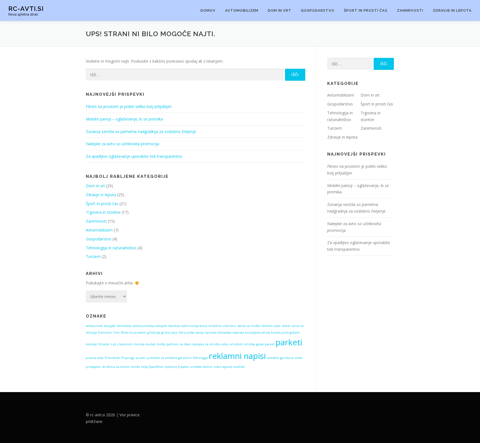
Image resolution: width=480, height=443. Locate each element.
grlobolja (154, 332)
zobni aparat (222, 367)
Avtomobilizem (241, 10)
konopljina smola (257, 332)
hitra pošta (186, 332)
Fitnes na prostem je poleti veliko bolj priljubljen (129, 106)
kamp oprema (206, 332)
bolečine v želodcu (222, 326)
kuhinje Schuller (98, 344)
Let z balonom (121, 344)
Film (116, 332)
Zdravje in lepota (452, 10)
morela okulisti (145, 344)
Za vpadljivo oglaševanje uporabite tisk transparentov (134, 156)
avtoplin (161, 326)
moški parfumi (167, 344)
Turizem (93, 256)
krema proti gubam (285, 332)
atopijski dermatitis (118, 326)
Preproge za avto (133, 358)
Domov (208, 10)
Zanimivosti (410, 10)
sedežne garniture (280, 358)
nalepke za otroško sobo (210, 344)
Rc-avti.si (26, 8)
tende (135, 367)
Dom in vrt (279, 10)
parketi (289, 342)
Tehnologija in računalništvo (111, 247)
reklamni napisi (237, 355)
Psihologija (200, 358)
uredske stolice (201, 367)
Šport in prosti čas (366, 10)
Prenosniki (112, 358)
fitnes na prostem (133, 332)
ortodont (236, 344)
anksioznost (94, 326)
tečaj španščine (152, 367)
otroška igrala (254, 344)
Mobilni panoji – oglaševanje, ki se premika (124, 119)
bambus (174, 326)
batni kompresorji (194, 326)
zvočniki (239, 367)
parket (269, 344)
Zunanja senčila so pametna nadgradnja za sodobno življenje (141, 131)
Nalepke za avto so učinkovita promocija (122, 143)
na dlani (185, 344)
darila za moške (249, 326)
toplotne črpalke (176, 367)
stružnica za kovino (116, 367)
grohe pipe (169, 332)
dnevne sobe (271, 326)
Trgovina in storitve (103, 212)
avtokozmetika (143, 326)
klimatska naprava (231, 332)
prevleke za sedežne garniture (169, 358)
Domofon (105, 332)
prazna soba (95, 358)
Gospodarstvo (317, 10)
